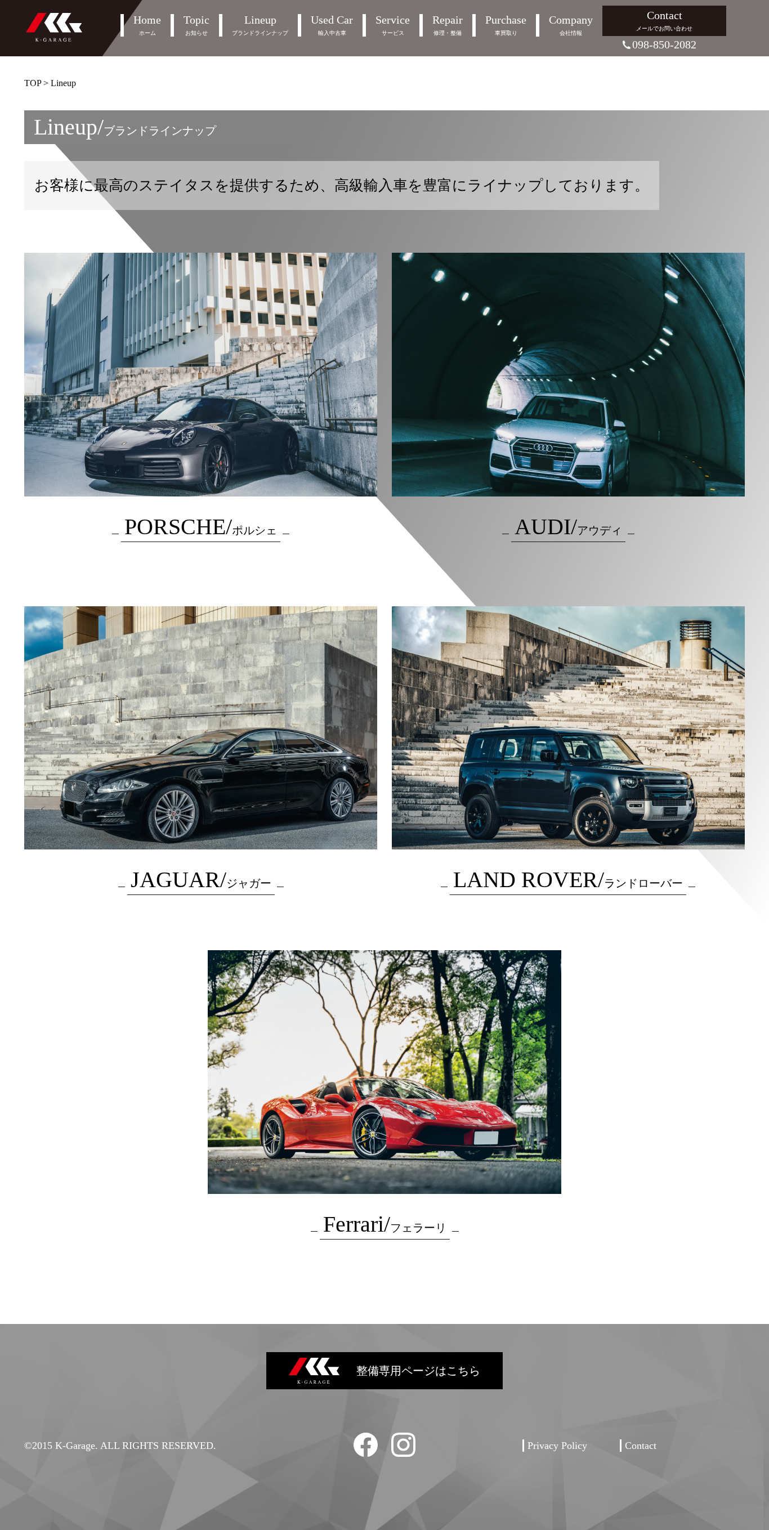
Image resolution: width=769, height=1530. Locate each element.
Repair (447, 25)
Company (571, 25)
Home (147, 25)
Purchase (505, 25)
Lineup (260, 25)
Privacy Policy (557, 1445)
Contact (664, 20)
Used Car (332, 25)
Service (392, 25)
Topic (196, 25)
